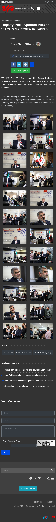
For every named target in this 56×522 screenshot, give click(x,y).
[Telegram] (31, 478)
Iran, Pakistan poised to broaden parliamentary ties (26, 375)
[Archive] (53, 478)
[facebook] (44, 478)
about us (38, 502)
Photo (12, 38)
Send (5, 452)
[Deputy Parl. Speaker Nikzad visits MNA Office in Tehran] (15, 122)
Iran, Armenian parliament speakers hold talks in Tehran (28, 381)
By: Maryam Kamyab (10, 20)
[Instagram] (35, 478)
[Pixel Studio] (52, 517)
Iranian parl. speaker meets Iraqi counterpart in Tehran (27, 370)
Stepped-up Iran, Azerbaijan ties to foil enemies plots (27, 386)
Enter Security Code (10, 441)
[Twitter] (39, 478)
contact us (50, 502)
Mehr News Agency (42, 352)
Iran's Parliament (23, 352)
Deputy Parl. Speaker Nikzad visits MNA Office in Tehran (25, 27)
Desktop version (28, 489)
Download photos (21, 71)
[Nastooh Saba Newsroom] (44, 517)
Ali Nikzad (8, 352)
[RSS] (48, 478)
